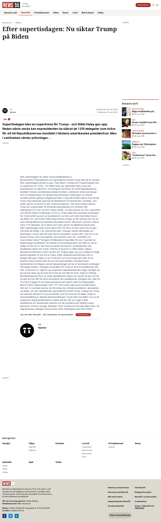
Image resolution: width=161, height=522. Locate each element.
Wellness (32, 450)
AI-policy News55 (116, 506)
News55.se (7, 23)
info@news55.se (17, 511)
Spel (31, 462)
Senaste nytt (10, 13)
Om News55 (140, 488)
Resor (66, 13)
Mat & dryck (88, 13)
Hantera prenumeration (118, 488)
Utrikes (18, 23)
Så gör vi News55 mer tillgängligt (144, 507)
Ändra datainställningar (120, 515)
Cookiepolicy (141, 501)
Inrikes (5, 466)
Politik (4, 469)
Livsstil (85, 443)
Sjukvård (32, 447)
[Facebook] (4, 516)
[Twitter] (10, 516)
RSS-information (115, 497)
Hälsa (56, 13)
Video (101, 13)
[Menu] (157, 5)
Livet (75, 13)
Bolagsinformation (143, 492)
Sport (84, 457)
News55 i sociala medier (146, 497)
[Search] (153, 5)
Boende (112, 447)
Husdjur (6, 443)
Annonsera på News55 (118, 492)
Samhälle (25, 12)
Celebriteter (87, 447)
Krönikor (60, 443)
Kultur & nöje (87, 450)
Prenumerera (143, 5)
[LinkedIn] (17, 516)
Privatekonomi (41, 13)
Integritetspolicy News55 (119, 501)
